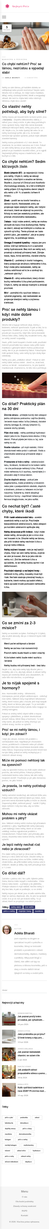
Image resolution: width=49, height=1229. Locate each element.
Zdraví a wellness (25, 1049)
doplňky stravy (10, 1129)
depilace (28, 1162)
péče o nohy (9, 1156)
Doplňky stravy (24, 1066)
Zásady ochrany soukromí (24, 1206)
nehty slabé (16, 907)
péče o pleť (9, 1117)
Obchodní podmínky (24, 1202)
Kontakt (24, 1216)
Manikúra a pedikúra (14, 59)
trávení (7, 1151)
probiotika (24, 1117)
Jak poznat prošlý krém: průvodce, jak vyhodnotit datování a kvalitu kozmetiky (32, 1018)
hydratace (36, 1151)
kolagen (8, 1140)
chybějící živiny (25, 911)
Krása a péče (23, 1084)
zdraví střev (21, 1151)
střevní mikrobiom (11, 1162)
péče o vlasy (27, 1129)
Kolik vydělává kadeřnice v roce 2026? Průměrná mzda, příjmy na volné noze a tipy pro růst (32, 1090)
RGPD (24, 1211)
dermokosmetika (25, 1134)
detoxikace (24, 1123)
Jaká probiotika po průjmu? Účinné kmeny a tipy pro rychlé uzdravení (31, 1036)
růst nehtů (29, 907)
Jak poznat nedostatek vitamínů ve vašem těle (29, 1054)
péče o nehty (9, 911)
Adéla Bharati (12, 77)
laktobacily (9, 1123)
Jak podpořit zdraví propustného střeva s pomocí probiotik (32, 1072)
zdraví (37, 1117)
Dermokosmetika (25, 1013)
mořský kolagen (11, 1145)
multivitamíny (29, 1145)
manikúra (39, 911)
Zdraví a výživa (24, 1031)
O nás (24, 1197)
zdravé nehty (26, 1156)
